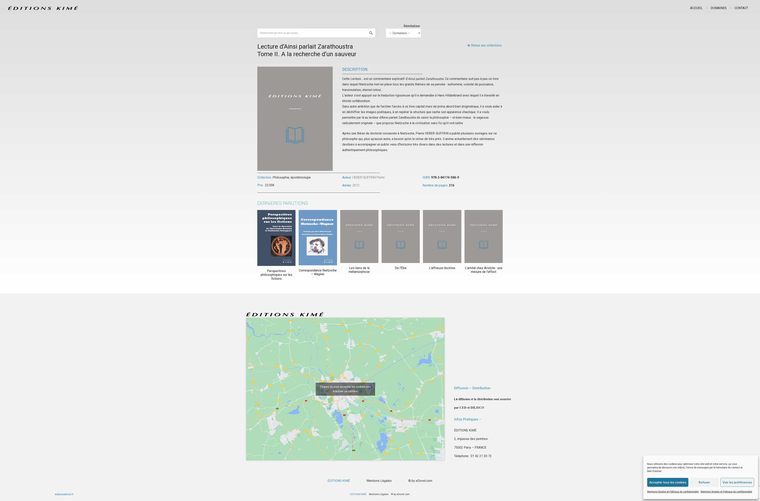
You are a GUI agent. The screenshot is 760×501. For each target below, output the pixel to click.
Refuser (704, 482)
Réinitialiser (412, 26)
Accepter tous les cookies (667, 482)
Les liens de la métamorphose (359, 270)
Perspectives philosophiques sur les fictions (276, 274)
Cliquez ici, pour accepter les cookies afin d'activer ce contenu (345, 389)
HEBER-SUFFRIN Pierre (368, 177)
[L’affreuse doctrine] (442, 236)
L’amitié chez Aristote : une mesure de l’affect (483, 270)
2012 (355, 185)
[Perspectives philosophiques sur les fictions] (276, 238)
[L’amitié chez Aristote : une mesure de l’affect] (484, 236)
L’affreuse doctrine (442, 268)
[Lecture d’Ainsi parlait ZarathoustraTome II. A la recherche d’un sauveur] (295, 69)
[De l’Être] (401, 236)
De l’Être (401, 268)
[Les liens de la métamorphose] (359, 236)
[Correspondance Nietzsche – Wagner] (318, 237)
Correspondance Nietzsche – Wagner (318, 272)
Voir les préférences (737, 482)
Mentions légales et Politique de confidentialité (673, 491)
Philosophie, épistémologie (292, 177)
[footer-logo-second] (43, 8)
